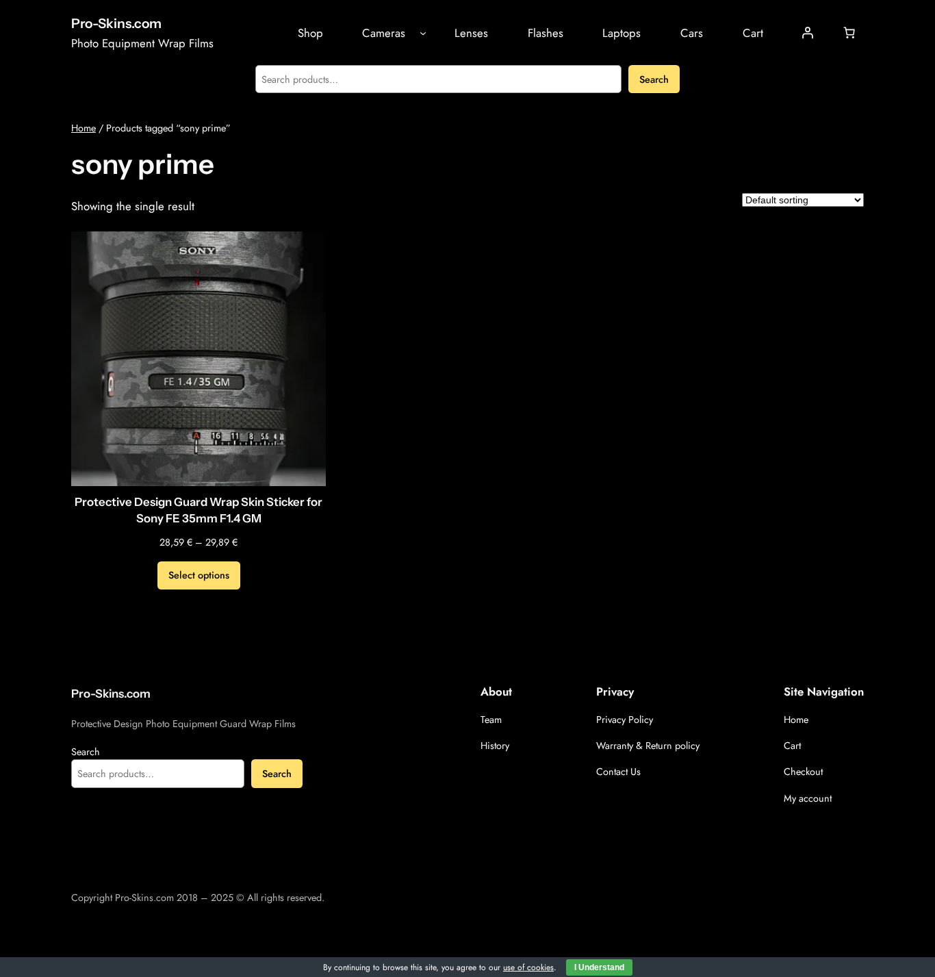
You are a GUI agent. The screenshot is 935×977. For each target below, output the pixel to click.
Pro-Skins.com (116, 23)
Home (83, 128)
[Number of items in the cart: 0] (849, 32)
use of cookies (528, 967)
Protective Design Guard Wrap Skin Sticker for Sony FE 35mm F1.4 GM (198, 510)
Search (654, 79)
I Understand (599, 967)
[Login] (807, 32)
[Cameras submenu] (423, 32)
